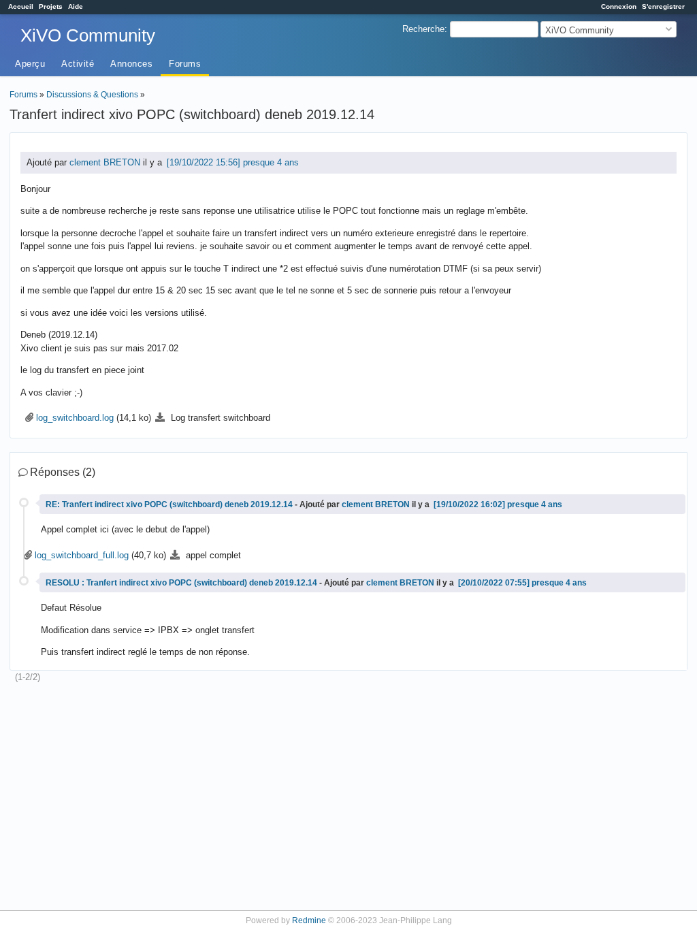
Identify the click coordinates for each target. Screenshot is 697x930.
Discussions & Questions (92, 94)
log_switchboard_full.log (82, 555)
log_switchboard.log (75, 418)
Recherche (423, 29)
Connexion (618, 6)
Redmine (309, 920)
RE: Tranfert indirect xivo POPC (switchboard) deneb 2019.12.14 (170, 504)
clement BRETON (104, 162)
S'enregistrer (663, 6)
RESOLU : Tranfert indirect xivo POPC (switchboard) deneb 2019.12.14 (182, 582)
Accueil (20, 6)
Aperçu (30, 64)
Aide (75, 6)
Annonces (131, 64)
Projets (51, 6)
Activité (77, 64)
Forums (185, 64)
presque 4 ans (271, 162)
